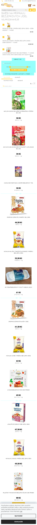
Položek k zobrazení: (18, 70)
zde (21, 511)
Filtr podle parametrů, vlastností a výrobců (17, 74)
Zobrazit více (17, 59)
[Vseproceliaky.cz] (7, 5)
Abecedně (20, 80)
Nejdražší (17, 77)
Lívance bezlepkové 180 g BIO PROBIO (18, 53)
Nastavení (18, 516)
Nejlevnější (7, 77)
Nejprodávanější (8, 80)
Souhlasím (18, 522)
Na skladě (8, 63)
